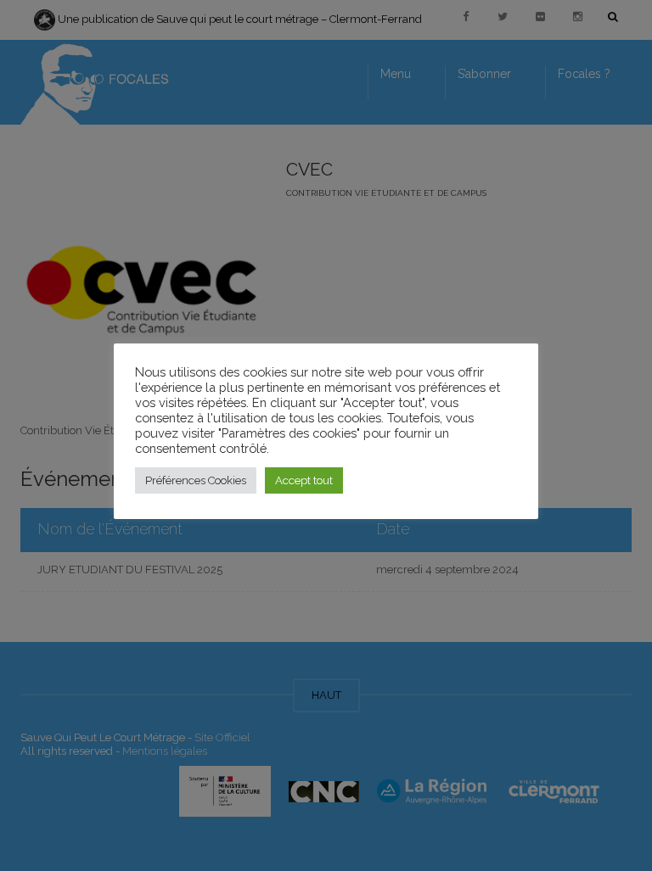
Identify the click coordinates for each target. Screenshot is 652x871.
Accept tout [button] (304, 480)
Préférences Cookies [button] (195, 480)
